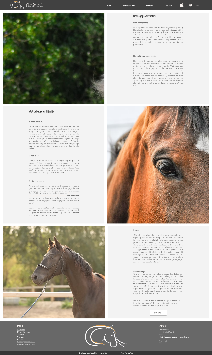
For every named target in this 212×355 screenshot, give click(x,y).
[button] (129, 5)
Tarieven (20, 334)
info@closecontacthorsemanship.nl (174, 337)
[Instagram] (161, 341)
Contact (20, 337)
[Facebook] (166, 341)
